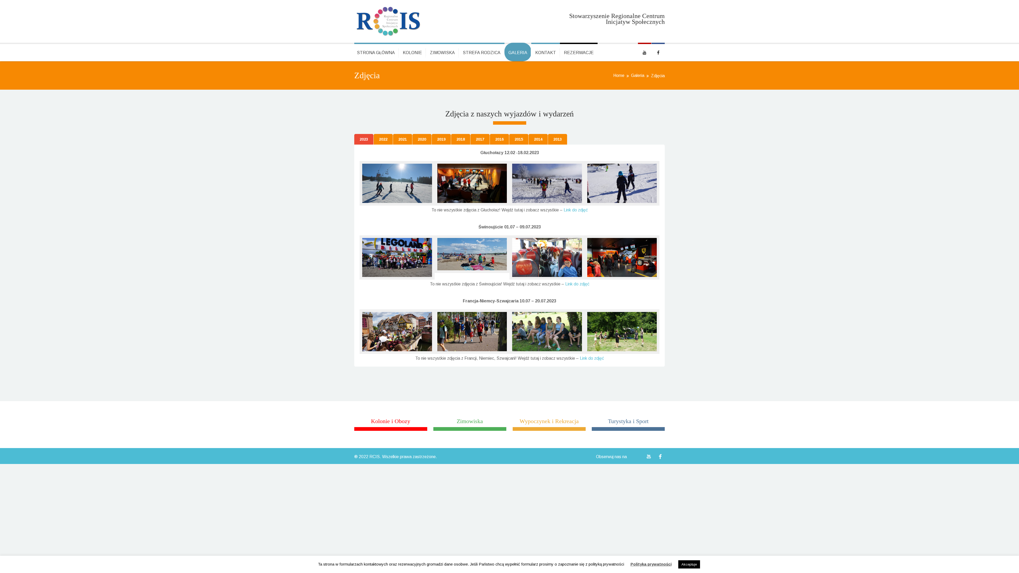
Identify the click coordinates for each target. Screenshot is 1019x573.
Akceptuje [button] (689, 564)
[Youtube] (648, 456)
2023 (364, 139)
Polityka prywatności (651, 564)
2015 (519, 139)
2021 (402, 139)
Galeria (517, 52)
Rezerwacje (579, 52)
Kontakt (545, 52)
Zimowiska (442, 52)
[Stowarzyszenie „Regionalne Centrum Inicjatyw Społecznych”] (388, 21)
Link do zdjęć (576, 210)
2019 (441, 139)
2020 (422, 139)
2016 (499, 139)
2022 (383, 139)
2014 (538, 139)
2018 (460, 139)
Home (618, 75)
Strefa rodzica (481, 52)
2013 (557, 139)
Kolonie (412, 52)
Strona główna (376, 52)
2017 (480, 139)
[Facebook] (660, 456)
